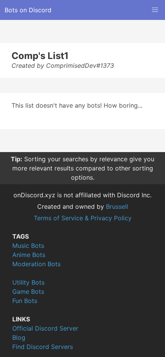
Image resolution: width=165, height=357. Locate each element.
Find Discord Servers (42, 346)
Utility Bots (28, 282)
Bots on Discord (28, 10)
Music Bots (28, 245)
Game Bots (28, 291)
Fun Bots (24, 301)
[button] (155, 10)
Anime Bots (28, 255)
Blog (18, 337)
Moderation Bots (36, 264)
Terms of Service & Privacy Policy (83, 218)
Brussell (117, 206)
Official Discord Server (45, 328)
